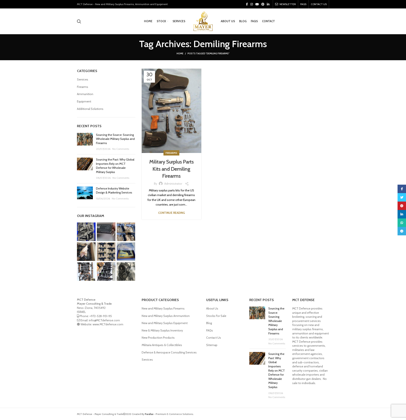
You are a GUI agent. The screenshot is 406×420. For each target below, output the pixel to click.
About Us (212, 308)
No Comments (120, 148)
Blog (209, 323)
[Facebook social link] (247, 4)
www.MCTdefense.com (108, 324)
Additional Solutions (90, 109)
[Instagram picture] (86, 231)
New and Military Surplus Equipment (165, 323)
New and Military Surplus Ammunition (166, 316)
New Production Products (158, 338)
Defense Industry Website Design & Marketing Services (114, 191)
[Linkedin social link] (268, 4)
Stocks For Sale (216, 316)
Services (82, 79)
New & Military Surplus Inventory (162, 330)
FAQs (209, 330)
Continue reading (171, 212)
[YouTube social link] (257, 4)
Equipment (84, 101)
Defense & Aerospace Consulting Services (169, 352)
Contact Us (213, 338)
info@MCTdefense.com (104, 320)
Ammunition (85, 94)
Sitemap (211, 345)
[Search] (79, 21)
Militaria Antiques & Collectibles (162, 345)
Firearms (171, 152)
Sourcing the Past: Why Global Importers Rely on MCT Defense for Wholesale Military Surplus (115, 166)
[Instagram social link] (251, 4)
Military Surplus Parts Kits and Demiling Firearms (171, 169)
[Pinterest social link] (263, 4)
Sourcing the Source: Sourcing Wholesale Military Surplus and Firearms (115, 139)
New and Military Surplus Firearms (163, 308)
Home (180, 53)
